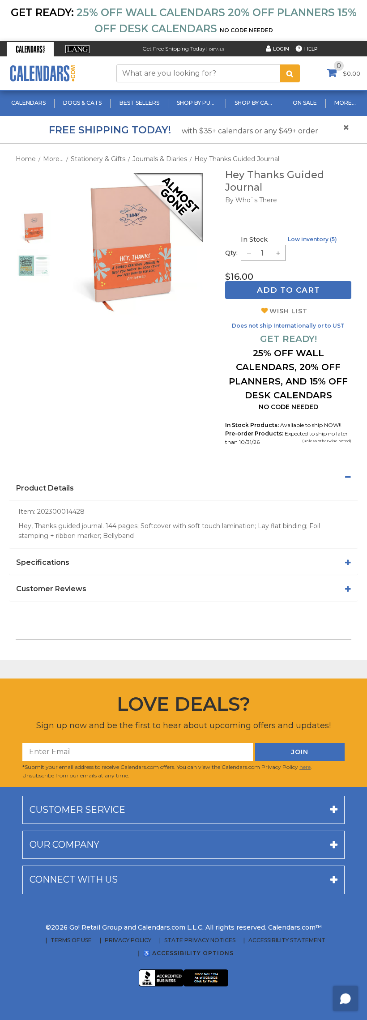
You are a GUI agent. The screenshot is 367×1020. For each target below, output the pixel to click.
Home (26, 159)
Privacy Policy (128, 940)
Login (281, 49)
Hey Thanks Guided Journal (236, 159)
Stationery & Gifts (98, 159)
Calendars (28, 102)
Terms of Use (71, 940)
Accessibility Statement (286, 940)
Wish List (288, 311)
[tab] (183, 477)
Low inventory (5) (312, 239)
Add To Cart (288, 290)
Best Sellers (139, 102)
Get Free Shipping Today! (174, 48)
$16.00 (239, 276)
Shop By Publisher (198, 102)
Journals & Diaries (159, 159)
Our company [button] (64, 844)
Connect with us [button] (74, 879)
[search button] (290, 73)
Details (217, 49)
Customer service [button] (77, 809)
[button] (30, 49)
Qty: (231, 253)
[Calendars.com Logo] (42, 73)
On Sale (305, 102)
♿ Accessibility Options (188, 953)
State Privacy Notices (199, 940)
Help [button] (311, 49)
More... (345, 102)
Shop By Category (256, 102)
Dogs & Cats (82, 102)
